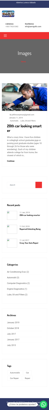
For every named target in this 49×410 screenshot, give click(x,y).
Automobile (15, 373)
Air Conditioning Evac (16, 272)
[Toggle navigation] (5, 35)
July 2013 (11, 345)
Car (27, 373)
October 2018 (13, 328)
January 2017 (13, 339)
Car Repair (14, 378)
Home (23, 61)
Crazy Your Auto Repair (29, 243)
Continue (11, 161)
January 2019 (13, 322)
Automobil (14, 121)
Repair (27, 378)
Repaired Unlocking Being (30, 229)
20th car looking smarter (24, 128)
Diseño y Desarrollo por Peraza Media (24, 405)
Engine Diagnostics (15, 289)
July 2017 (11, 334)
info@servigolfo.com (33, 27)
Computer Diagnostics (17, 283)
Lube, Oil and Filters (28, 121)
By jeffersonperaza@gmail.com (22, 115)
